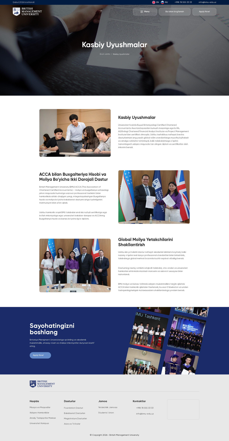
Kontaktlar (139, 401)
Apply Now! (38, 355)
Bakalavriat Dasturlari (74, 413)
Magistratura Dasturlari (75, 419)
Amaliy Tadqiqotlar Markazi (43, 418)
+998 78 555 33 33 (183, 2)
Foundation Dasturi (73, 408)
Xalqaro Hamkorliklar (39, 413)
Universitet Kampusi (39, 423)
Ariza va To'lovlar (72, 424)
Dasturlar (70, 401)
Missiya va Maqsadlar (40, 407)
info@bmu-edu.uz (207, 2)
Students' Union (106, 413)
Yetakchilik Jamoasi (107, 407)
